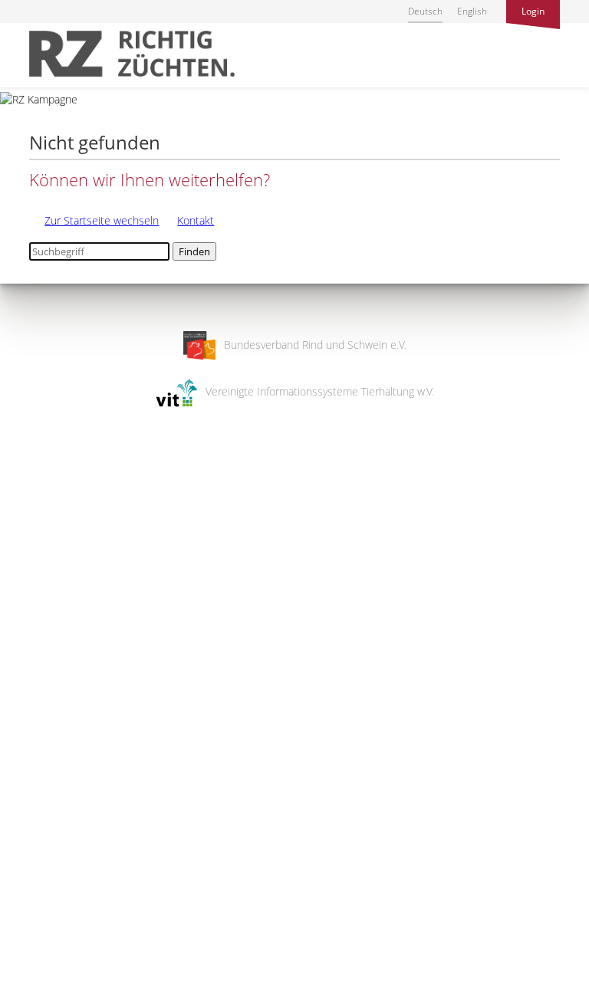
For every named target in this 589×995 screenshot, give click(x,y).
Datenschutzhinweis (48, 987)
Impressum (27, 973)
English (472, 11)
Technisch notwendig (25, 738)
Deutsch (425, 11)
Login (533, 11)
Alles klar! (23, 932)
